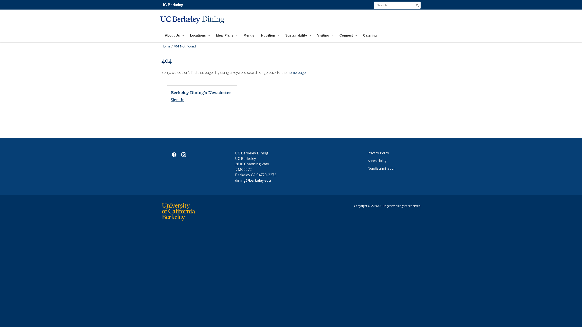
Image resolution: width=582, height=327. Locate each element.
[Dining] (192, 26)
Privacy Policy (378, 153)
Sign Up (177, 99)
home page (297, 72)
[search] (417, 5)
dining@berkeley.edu (253, 180)
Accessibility (377, 160)
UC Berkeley (172, 5)
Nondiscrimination (381, 168)
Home (166, 46)
